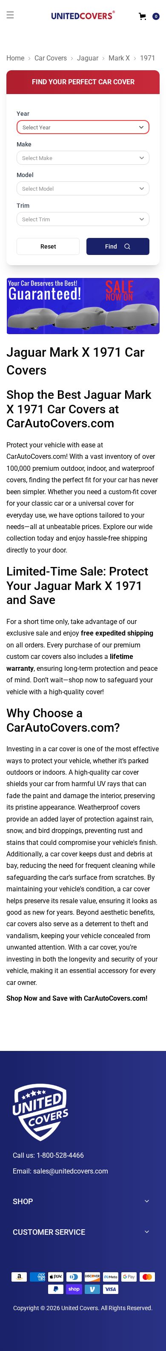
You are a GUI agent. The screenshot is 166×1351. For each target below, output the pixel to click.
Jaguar (87, 58)
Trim (23, 205)
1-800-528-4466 (60, 1155)
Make (24, 144)
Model (25, 175)
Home (15, 58)
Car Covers (50, 58)
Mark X (119, 58)
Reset (48, 246)
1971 (147, 58)
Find (111, 246)
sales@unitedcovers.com (70, 1171)
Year (23, 113)
